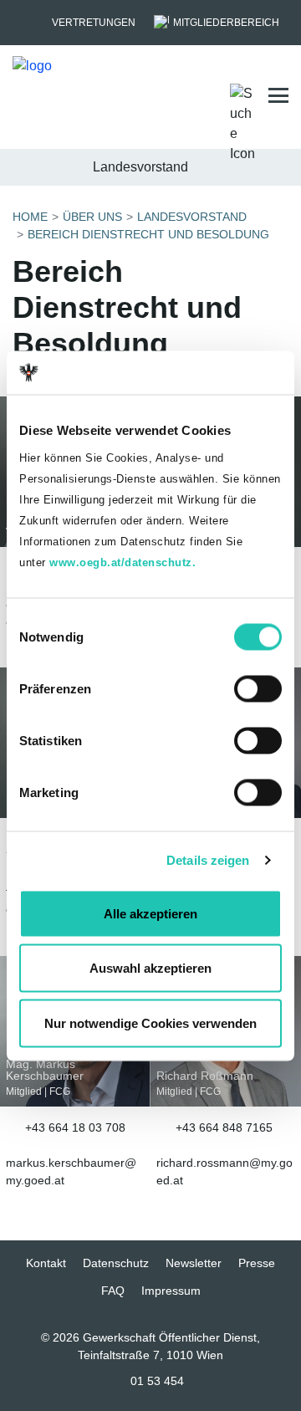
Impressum (171, 1290)
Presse (256, 1263)
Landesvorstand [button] (140, 167)
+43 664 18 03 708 (75, 1127)
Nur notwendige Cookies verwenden (150, 1022)
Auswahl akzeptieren (150, 968)
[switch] (258, 688)
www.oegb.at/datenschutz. (122, 561)
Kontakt (46, 1263)
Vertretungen (93, 22)
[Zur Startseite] (94, 95)
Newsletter (194, 1263)
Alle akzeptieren (150, 913)
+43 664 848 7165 (224, 1127)
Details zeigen (207, 860)
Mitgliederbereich (226, 22)
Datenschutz (116, 1263)
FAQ (113, 1290)
